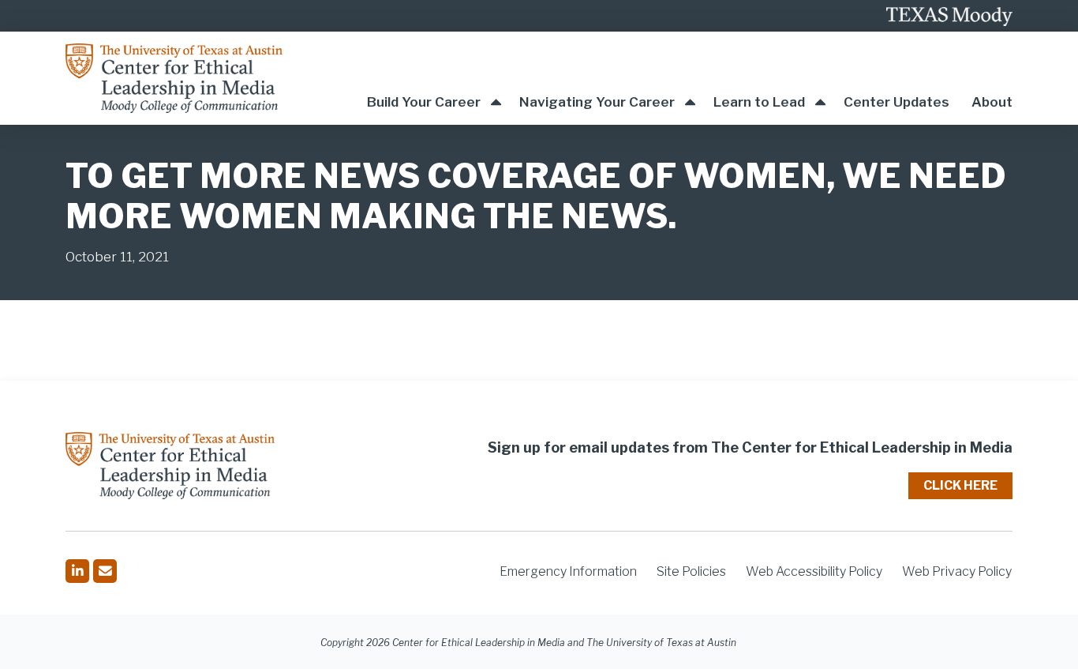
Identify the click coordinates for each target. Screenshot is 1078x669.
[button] (434, 78)
